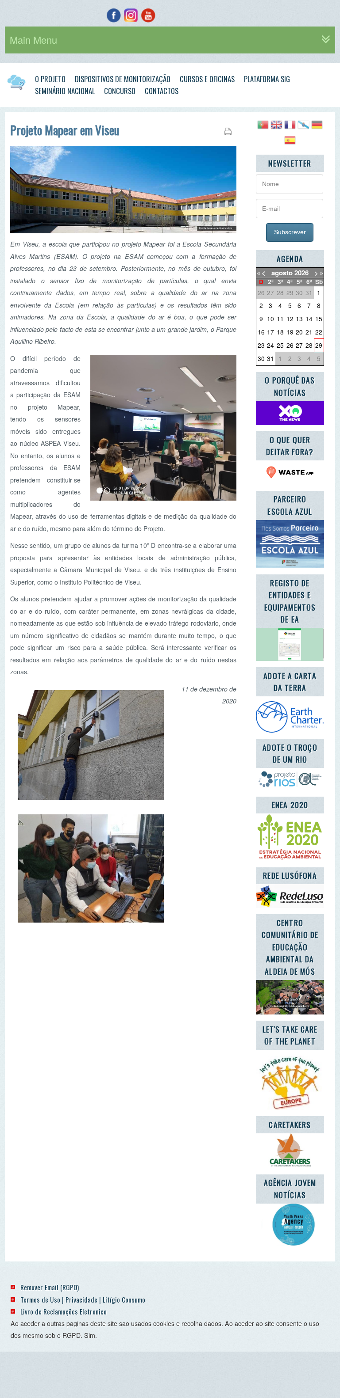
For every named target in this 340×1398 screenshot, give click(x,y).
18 (280, 331)
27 (299, 345)
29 (318, 345)
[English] (276, 128)
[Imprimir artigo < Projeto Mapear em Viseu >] (228, 133)
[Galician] (303, 128)
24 (270, 345)
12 (290, 318)
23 (261, 345)
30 (261, 358)
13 (299, 318)
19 (290, 331)
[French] (290, 128)
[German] (317, 128)
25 (280, 345)
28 (309, 345)
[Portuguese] (263, 128)
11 (280, 318)
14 (309, 318)
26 (290, 345)
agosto (282, 272)
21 (309, 331)
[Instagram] (131, 15)
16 (261, 331)
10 (270, 318)
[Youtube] (148, 15)
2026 (301, 272)
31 (270, 358)
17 (270, 331)
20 (299, 331)
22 (318, 331)
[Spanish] (290, 143)
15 (318, 318)
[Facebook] (113, 15)
